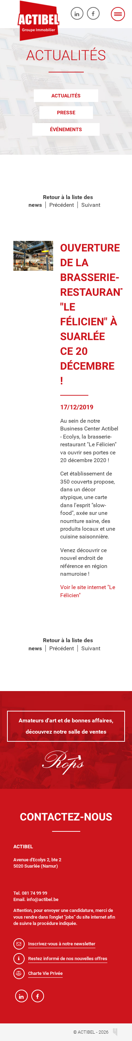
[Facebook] (93, 13)
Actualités (66, 95)
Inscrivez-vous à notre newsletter (61, 943)
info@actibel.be (42, 899)
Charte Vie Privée (45, 973)
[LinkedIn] (77, 13)
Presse (66, 112)
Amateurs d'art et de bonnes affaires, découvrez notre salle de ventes (66, 726)
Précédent (61, 205)
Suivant (90, 205)
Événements (66, 129)
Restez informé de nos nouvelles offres (67, 958)
